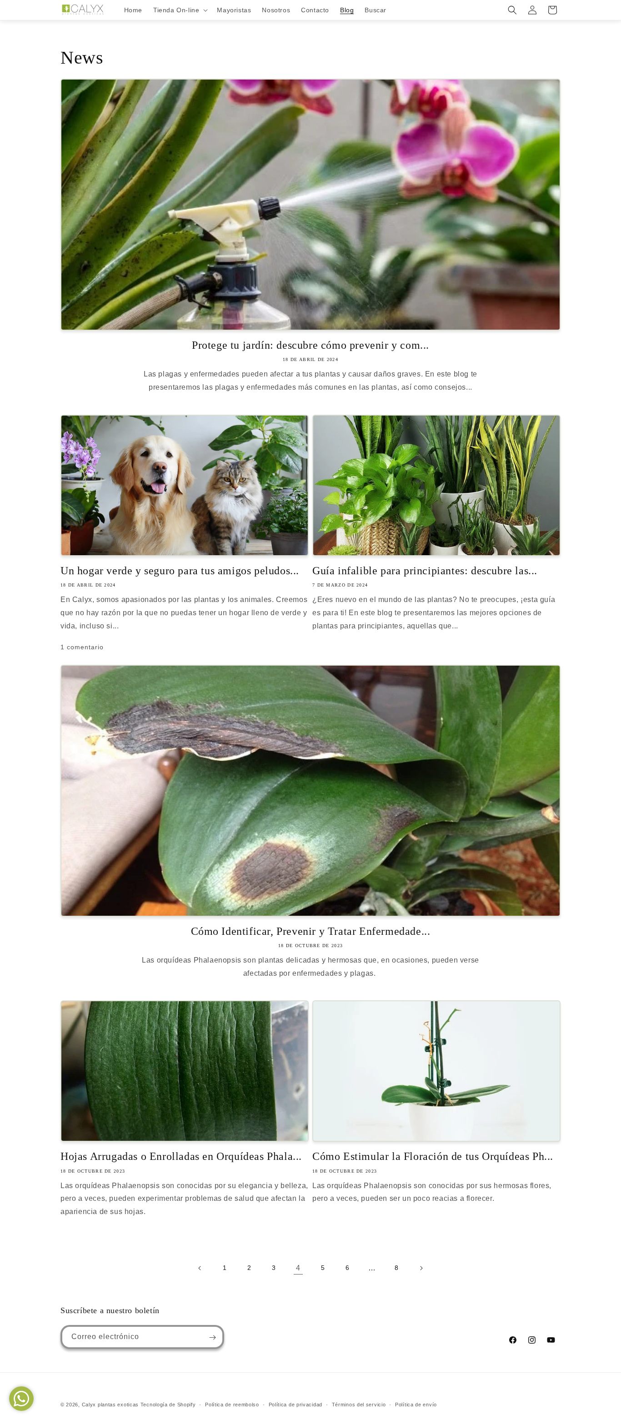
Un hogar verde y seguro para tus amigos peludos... (179, 571)
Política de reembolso (232, 1404)
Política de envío (416, 1404)
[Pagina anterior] (200, 1268)
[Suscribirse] (212, 1337)
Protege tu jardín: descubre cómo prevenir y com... (310, 345)
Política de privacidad (295, 1404)
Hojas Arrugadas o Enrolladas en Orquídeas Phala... (181, 1156)
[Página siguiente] (421, 1268)
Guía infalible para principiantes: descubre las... (424, 571)
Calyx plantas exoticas (110, 1404)
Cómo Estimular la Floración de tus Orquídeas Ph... (432, 1156)
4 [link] (298, 1268)
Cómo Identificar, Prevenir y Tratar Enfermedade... (311, 931)
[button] (179, 10)
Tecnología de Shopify (168, 1404)
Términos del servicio (359, 1404)
